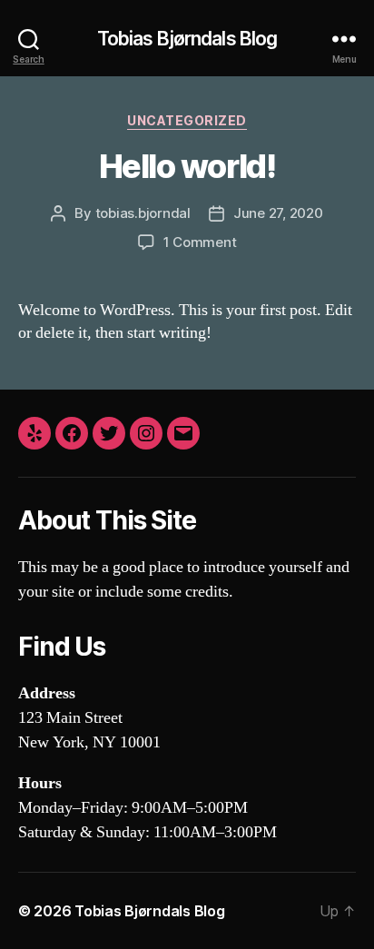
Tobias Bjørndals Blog (187, 38)
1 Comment (200, 242)
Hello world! (187, 166)
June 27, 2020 (278, 213)
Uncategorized (187, 120)
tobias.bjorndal (143, 213)
